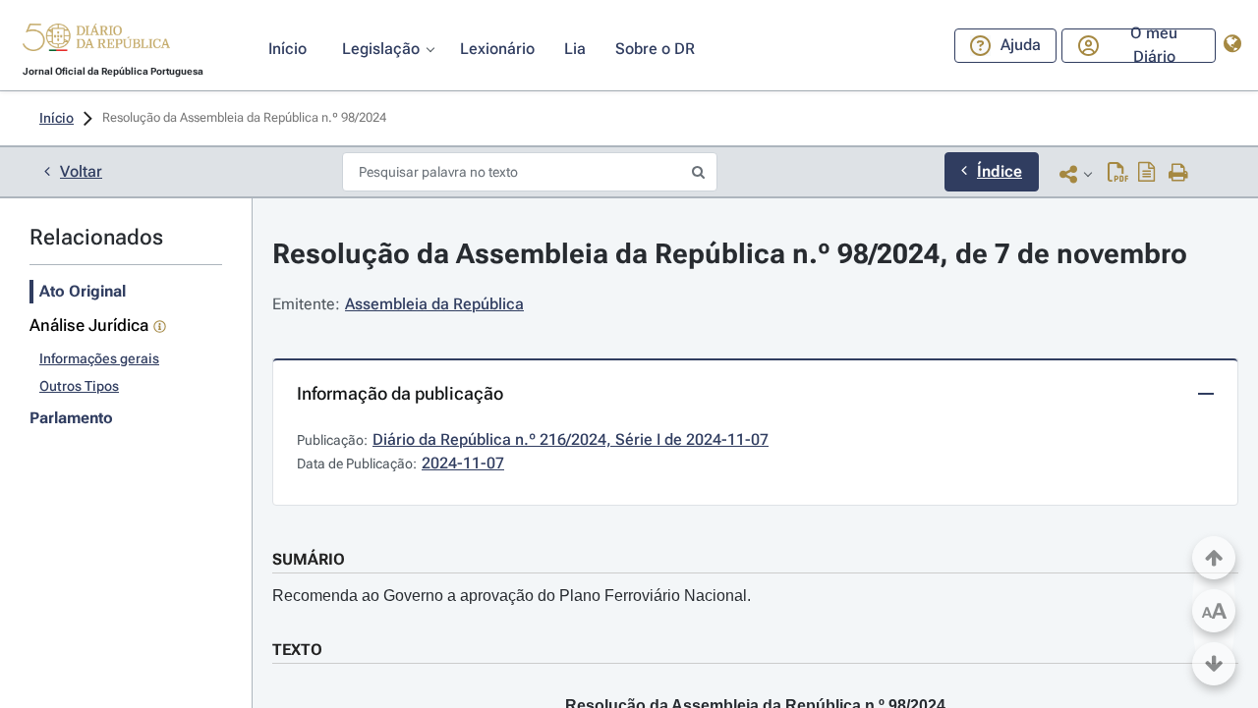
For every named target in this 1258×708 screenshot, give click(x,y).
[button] (96, 40)
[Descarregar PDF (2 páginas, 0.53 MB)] (1118, 174)
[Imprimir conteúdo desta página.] (1179, 174)
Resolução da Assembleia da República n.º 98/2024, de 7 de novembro (729, 254)
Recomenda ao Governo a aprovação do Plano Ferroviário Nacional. (511, 595)
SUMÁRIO (308, 559)
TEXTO (297, 649)
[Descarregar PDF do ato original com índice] (1147, 174)
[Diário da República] (96, 42)
